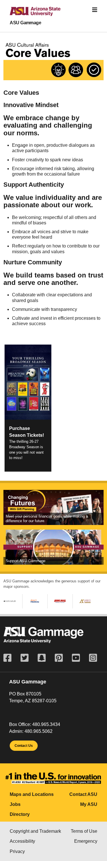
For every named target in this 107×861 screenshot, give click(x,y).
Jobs (15, 804)
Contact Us (24, 746)
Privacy (17, 851)
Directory (20, 814)
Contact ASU (83, 794)
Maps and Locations (32, 794)
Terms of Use (84, 831)
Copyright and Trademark (35, 831)
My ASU (88, 804)
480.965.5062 (39, 731)
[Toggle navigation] (94, 10)
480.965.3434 (46, 724)
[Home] (30, 14)
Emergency (85, 841)
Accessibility (22, 841)
